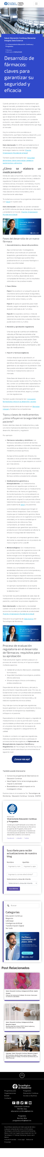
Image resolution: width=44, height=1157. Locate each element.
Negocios (9, 918)
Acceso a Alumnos (30, 1096)
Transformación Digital (15, 926)
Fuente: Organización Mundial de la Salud (18, 614)
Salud (8, 202)
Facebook (10, 838)
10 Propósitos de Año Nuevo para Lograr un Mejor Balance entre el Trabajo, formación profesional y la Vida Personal (22, 1056)
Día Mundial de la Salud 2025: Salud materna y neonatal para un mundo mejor (20, 1027)
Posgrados (27, 1091)
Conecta (31, 796)
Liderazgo (10, 921)
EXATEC (38, 796)
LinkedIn (19, 838)
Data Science (29, 619)
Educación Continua (14, 916)
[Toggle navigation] (36, 4)
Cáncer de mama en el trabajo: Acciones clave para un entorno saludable (21, 995)
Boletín (6, 1096)
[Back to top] (22, 1075)
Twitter (26, 838)
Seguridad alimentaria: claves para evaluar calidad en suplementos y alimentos (19, 160)
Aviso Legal (21, 1139)
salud (22, 505)
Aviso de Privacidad (10, 1139)
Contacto (7, 1098)
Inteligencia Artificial (14, 923)
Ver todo (9, 928)
